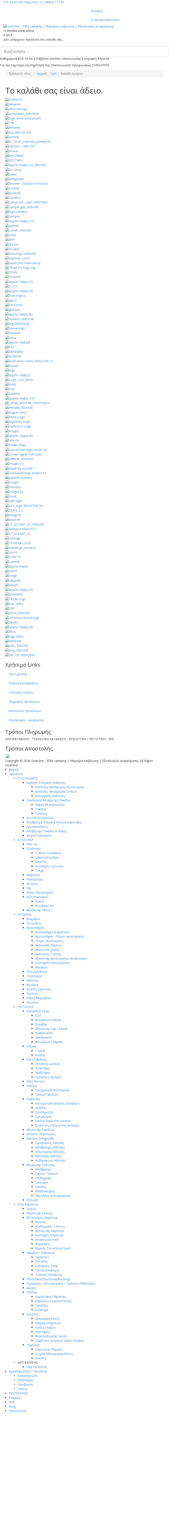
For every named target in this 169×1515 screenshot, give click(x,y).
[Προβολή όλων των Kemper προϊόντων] (13, 356)
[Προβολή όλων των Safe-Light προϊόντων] (13, 501)
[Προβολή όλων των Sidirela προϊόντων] (24, 524)
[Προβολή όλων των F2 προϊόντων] (20, 267)
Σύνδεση (34, 1477)
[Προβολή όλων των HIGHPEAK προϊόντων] (17, 323)
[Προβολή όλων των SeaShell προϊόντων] (12, 519)
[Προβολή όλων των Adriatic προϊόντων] (14, 99)
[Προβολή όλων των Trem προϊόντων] (15, 599)
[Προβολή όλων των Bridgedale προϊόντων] (14, 179)
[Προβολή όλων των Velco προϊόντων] (17, 613)
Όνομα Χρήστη (32, 1438)
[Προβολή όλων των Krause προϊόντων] (11, 365)
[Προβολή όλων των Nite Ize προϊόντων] (12, 440)
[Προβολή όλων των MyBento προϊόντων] (17, 421)
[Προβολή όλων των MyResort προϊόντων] (18, 426)
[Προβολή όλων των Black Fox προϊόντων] (25, 165)
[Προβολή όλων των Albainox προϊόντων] (13, 104)
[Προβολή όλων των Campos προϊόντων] (16, 211)
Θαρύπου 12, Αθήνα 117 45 (44, 2)
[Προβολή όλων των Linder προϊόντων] (11, 384)
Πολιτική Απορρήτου (23, 683)
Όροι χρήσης (18, 674)
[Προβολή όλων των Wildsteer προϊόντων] (13, 641)
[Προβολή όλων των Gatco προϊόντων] (11, 300)
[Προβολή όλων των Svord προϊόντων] (11, 571)
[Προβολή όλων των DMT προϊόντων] (10, 239)
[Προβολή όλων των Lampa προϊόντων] (17, 374)
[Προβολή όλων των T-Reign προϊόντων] (11, 575)
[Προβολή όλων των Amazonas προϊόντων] (22, 113)
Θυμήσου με (35, 1487)
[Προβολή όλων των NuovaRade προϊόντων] (26, 449)
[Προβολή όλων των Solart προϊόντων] (18, 533)
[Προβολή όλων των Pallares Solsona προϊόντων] (18, 477)
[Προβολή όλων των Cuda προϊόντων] (10, 235)
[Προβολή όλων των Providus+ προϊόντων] (13, 487)
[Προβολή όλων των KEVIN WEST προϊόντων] (29, 361)
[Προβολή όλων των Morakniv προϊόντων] (15, 417)
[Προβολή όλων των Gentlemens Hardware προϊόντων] (14, 305)
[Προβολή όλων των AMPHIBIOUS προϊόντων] (9, 123)
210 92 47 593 (13, 2)
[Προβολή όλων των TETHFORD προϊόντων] (19, 589)
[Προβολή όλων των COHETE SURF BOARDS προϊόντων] (12, 225)
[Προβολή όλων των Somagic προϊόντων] (13, 538)
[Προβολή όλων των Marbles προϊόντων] (12, 393)
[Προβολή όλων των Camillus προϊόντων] (12, 197)
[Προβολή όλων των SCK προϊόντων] (24, 505)
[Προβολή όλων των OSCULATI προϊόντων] (20, 468)
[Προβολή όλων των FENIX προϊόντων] (11, 272)
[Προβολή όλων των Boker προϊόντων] (11, 174)
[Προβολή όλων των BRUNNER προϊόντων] (26, 183)
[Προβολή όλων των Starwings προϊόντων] (20, 547)
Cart (54, 73)
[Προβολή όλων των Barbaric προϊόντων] (20, 146)
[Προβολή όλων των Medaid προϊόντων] (19, 407)
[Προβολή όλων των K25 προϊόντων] (9, 347)
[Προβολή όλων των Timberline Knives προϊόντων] (14, 594)
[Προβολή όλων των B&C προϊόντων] (28, 141)
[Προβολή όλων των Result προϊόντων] (11, 496)
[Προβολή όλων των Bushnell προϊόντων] (12, 193)
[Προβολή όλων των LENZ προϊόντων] (19, 379)
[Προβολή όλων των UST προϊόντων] (10, 608)
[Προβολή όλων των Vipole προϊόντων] (11, 622)
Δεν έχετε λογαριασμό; (86, 1500)
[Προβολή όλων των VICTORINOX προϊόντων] (22, 617)
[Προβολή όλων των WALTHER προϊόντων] (19, 627)
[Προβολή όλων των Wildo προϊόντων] (14, 636)
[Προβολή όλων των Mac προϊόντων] (10, 389)
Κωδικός (28, 1454)
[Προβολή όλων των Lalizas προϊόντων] (10, 370)
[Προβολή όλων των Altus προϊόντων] (16, 109)
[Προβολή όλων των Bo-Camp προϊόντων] (13, 169)
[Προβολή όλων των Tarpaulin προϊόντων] (13, 580)
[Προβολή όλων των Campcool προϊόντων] (26, 202)
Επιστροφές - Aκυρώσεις (26, 720)
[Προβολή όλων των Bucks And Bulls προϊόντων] (12, 188)
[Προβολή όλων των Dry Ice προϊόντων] (11, 244)
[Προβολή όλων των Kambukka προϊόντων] (14, 351)
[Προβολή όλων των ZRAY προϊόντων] (16, 650)
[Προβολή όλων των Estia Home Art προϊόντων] (20, 253)
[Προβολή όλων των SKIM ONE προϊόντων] (21, 529)
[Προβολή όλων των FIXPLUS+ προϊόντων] (19, 281)
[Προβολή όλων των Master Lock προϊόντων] (20, 398)
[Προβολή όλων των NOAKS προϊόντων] (15, 445)
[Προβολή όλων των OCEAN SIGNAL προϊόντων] (23, 454)
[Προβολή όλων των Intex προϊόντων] (17, 342)
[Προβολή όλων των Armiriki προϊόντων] (12, 137)
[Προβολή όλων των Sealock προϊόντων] (13, 515)
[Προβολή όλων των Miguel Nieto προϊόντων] (16, 412)
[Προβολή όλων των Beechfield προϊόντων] (14, 155)
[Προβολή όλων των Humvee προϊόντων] (13, 333)
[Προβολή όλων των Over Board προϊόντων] (25, 473)
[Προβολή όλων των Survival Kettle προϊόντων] (16, 566)
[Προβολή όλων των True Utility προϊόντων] (14, 603)
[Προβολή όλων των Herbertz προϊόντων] (19, 318)
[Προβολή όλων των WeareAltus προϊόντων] (10, 631)
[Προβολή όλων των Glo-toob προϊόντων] (12, 309)
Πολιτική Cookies (21, 692)
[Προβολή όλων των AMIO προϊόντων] (23, 118)
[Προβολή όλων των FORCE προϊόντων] (19, 291)
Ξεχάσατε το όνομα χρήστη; (126, 1500)
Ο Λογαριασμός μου (105, 20)
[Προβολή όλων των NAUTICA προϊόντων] (19, 435)
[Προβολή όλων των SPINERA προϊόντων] (18, 543)
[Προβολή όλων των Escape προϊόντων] (12, 249)
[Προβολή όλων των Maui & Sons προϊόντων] (27, 403)
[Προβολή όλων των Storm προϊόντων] (11, 552)
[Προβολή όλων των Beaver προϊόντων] (11, 150)
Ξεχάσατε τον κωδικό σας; (40, 1467)
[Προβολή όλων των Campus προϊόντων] (12, 216)
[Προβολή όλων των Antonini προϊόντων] (12, 127)
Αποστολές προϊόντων (25, 711)
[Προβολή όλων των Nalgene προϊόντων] (12, 430)
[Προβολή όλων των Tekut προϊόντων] (11, 585)
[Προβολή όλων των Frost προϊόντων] (15, 295)
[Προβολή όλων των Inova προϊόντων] (11, 337)
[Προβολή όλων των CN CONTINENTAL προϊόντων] (20, 221)
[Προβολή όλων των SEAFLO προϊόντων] (14, 510)
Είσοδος (97, 11)
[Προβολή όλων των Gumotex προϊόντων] (19, 314)
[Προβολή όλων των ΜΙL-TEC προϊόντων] (20, 655)
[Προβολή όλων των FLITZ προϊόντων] (11, 286)
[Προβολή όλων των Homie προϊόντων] (15, 328)
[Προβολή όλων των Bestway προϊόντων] (14, 160)
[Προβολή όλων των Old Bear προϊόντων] (19, 459)
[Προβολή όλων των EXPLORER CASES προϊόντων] (17, 258)
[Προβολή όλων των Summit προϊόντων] (12, 561)
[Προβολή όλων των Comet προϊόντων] (18, 230)
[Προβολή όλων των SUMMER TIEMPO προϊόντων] (13, 557)
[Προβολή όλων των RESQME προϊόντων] (14, 491)
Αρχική (41, 73)
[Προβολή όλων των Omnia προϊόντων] (14, 463)
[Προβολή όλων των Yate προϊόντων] (16, 645)
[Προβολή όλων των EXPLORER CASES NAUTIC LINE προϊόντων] (22, 262)
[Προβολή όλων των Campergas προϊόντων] (22, 206)
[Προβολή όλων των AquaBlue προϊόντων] (18, 132)
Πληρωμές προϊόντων (24, 702)
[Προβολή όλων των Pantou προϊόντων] (12, 482)
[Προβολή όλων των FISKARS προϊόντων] (13, 277)
